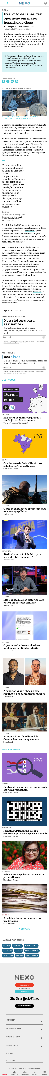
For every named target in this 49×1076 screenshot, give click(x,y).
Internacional (31, 946)
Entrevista (6, 551)
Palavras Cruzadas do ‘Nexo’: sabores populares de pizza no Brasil (25, 832)
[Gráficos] (14, 1073)
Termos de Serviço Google (11, 342)
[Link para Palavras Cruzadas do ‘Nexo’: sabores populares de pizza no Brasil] (24, 811)
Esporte (19, 955)
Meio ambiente (32, 955)
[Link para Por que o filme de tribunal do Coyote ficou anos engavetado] (24, 717)
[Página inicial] (24, 3)
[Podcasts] (25, 1073)
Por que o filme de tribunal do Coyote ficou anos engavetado (21, 738)
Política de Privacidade (35, 341)
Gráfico (5, 460)
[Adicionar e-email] (43, 337)
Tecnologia (8, 955)
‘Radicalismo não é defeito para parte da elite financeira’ (22, 555)
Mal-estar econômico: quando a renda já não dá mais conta (22, 419)
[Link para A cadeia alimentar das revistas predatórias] (24, 898)
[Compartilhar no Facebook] (3, 81)
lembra (10, 275)
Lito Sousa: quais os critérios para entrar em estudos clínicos (23, 601)
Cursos (10, 1054)
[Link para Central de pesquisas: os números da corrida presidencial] (24, 767)
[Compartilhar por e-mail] (12, 81)
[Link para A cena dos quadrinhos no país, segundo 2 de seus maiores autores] (24, 671)
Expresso (37, 292)
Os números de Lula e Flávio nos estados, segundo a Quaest (22, 464)
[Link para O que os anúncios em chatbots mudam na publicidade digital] (24, 625)
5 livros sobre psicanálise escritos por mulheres (23, 876)
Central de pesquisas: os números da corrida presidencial (25, 788)
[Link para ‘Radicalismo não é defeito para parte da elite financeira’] (24, 534)
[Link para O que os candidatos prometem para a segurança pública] (24, 489)
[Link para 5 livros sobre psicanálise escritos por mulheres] (24, 855)
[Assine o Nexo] (4, 1073)
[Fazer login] (45, 3)
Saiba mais (19, 310)
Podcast (5, 414)
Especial (5, 784)
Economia (17, 946)
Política (6, 946)
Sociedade (7, 950)
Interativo (6, 827)
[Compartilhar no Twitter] (7, 81)
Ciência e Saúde (32, 950)
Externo (5, 915)
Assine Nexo (24, 985)
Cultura (18, 950)
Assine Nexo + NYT (24, 1005)
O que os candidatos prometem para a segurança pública (24, 510)
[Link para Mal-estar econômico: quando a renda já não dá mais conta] (24, 398)
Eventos (10, 1060)
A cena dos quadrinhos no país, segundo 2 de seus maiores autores (24, 692)
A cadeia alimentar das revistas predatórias (22, 919)
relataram (30, 231)
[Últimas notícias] (34, 1073)
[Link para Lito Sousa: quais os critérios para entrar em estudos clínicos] (24, 580)
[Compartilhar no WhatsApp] (16, 81)
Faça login (24, 991)
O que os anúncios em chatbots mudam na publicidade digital (21, 647)
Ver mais (24, 929)
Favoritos (6, 871)
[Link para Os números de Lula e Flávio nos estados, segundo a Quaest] (24, 443)
